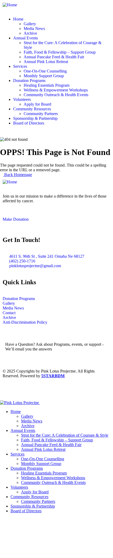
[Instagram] (37, 390)
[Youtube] (9, 390)
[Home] (10, 5)
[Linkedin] (51, 390)
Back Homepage (17, 174)
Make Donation (16, 219)
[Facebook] (23, 390)
